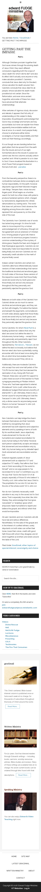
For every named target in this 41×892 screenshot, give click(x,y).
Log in (27, 888)
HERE (8, 594)
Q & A (7, 642)
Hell (7, 627)
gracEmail (9, 664)
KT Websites (17, 888)
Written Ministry (12, 727)
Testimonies (10, 644)
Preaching (9, 639)
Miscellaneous (11, 636)
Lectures (9, 633)
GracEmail (16, 545)
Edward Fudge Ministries (20, 19)
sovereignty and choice (27, 548)
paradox (22, 167)
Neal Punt (28, 328)
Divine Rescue (11, 625)
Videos (5, 622)
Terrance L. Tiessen (23, 345)
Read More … (23, 775)
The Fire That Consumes (16, 647)
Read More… (12, 706)
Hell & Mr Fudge (12, 630)
